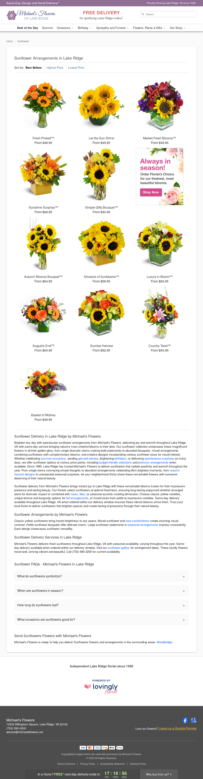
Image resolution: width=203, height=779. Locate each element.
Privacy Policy (87, 764)
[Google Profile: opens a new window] (194, 720)
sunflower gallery (119, 547)
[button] (192, 762)
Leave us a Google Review (178, 728)
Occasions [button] (64, 28)
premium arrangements (153, 462)
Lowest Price (76, 67)
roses (74, 494)
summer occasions (53, 458)
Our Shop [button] (176, 28)
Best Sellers (34, 67)
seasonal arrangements (143, 524)
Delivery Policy (138, 764)
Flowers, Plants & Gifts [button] (148, 28)
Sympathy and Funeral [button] (111, 28)
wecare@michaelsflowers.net (24, 732)
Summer (47, 28)
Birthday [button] (83, 28)
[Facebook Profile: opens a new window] (185, 720)
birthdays (120, 458)
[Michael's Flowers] (34, 15)
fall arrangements (77, 498)
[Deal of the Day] (160, 176)
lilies (82, 494)
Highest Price (55, 67)
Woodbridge (164, 642)
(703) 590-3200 (16, 728)
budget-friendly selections (115, 462)
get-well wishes (88, 458)
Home (9, 41)
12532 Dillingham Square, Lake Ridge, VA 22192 (37, 724)
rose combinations (137, 521)
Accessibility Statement (112, 764)
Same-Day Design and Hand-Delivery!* (32, 3)
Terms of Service (66, 764)
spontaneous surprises (159, 458)
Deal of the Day (27, 28)
